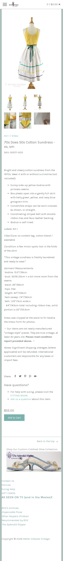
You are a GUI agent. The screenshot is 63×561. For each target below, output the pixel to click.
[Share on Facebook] (15, 376)
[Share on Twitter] (20, 376)
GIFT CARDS (8, 493)
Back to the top (46, 441)
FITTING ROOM (18, 395)
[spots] (42, 118)
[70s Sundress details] (10, 120)
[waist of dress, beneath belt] (25, 120)
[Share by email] (35, 376)
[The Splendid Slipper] (33, 470)
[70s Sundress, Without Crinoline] (25, 102)
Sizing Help (8, 489)
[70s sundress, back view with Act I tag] (40, 102)
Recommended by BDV (15, 520)
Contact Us (8, 480)
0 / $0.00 (52, 4)
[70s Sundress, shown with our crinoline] (31, 52)
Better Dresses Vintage (36, 538)
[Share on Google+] (30, 376)
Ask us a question (20, 399)
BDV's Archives (10, 508)
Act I (6, 135)
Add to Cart (14, 417)
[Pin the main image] (25, 376)
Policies (6, 484)
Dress (15, 135)
